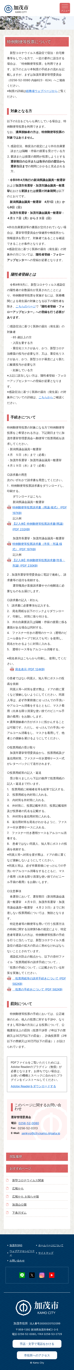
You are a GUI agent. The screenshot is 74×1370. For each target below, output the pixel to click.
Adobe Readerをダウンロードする (33, 1086)
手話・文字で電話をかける (37, 1344)
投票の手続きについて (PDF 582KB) (37, 989)
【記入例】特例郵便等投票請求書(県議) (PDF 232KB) (37, 526)
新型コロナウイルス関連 (28, 1180)
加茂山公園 (19, 1204)
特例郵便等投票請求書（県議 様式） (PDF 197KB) (39, 510)
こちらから (46, 397)
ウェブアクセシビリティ (22, 1252)
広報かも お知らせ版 (25, 1196)
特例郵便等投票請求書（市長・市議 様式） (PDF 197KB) (37, 546)
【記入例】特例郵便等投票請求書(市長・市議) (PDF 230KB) (38, 562)
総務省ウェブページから (42, 91)
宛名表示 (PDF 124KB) (30, 669)
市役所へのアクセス (37, 1355)
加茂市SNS (16, 1245)
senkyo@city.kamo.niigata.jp (41, 1133)
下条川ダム (19, 1212)
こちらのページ (26, 306)
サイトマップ (45, 1252)
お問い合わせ (17, 1260)
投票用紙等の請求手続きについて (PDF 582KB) (39, 981)
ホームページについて (50, 1245)
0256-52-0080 (28, 1123)
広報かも (18, 1188)
